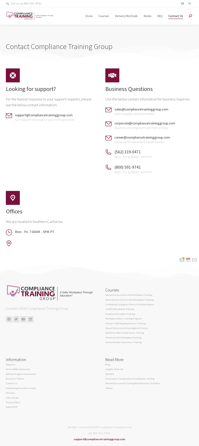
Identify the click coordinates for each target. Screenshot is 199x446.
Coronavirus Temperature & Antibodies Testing (129, 378)
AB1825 (109, 374)
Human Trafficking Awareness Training (125, 323)
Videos (109, 388)
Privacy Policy (13, 402)
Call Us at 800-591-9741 (26, 3)
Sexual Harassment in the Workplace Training (128, 295)
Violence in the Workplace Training (123, 337)
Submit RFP (11, 407)
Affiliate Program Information (21, 374)
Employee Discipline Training (120, 314)
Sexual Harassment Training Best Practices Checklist (132, 383)
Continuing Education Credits (21, 388)
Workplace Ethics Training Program (123, 318)
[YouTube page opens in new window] (182, 3)
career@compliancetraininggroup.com (142, 137)
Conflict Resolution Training (119, 309)
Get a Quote (12, 397)
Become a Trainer (15, 378)
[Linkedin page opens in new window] (189, 3)
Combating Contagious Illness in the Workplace (129, 304)
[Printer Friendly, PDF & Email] (188, 259)
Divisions (10, 393)
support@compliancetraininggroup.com (44, 115)
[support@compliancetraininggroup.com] (9, 116)
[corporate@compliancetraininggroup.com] (108, 124)
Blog (107, 364)
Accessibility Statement (18, 369)
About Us (10, 364)
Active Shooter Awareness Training (123, 342)
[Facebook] (9, 319)
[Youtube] (23, 319)
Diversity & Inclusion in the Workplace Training (129, 299)
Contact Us (11, 383)
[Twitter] (16, 319)
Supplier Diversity (114, 369)
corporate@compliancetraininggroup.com (144, 123)
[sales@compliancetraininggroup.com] (108, 110)
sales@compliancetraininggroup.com (141, 109)
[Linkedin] (30, 319)
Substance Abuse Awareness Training (124, 332)
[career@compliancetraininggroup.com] (108, 138)
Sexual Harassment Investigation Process (126, 328)
